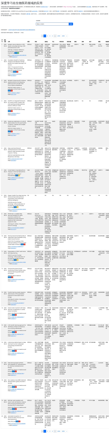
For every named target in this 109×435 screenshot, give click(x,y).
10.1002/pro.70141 (14, 133)
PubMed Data (44, 6)
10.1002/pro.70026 (14, 92)
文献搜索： (38, 20)
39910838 (13, 160)
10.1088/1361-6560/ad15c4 (16, 353)
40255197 (14, 56)
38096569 (13, 354)
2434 (58, 36)
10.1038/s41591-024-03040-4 (17, 279)
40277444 (13, 135)
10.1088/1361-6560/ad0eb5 (17, 317)
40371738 (13, 94)
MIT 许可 (46, 11)
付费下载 (28, 14)
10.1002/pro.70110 (14, 113)
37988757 (13, 318)
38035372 (13, 390)
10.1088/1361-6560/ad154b (17, 373)
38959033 (13, 248)
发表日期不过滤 (23, 29)
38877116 (13, 281)
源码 (58, 11)
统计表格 (89, 6)
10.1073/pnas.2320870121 (16, 246)
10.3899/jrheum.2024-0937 (16, 177)
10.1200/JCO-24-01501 (15, 74)
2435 (63, 36)
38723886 (14, 263)
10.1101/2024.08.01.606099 (17, 227)
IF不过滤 (17, 29)
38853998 (13, 304)
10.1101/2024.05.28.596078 (17, 303)
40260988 (13, 115)
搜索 (71, 24)
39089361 (14, 211)
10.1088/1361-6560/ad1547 (17, 334)
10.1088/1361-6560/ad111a (17, 389)
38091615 (13, 336)
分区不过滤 (11, 29)
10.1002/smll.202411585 (16, 159)
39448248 (13, 179)
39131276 (13, 229)
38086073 (13, 412)
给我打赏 (80, 11)
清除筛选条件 (31, 29)
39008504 (14, 425)
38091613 (13, 375)
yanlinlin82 (34, 11)
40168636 (13, 75)
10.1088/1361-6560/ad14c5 (16, 411)
